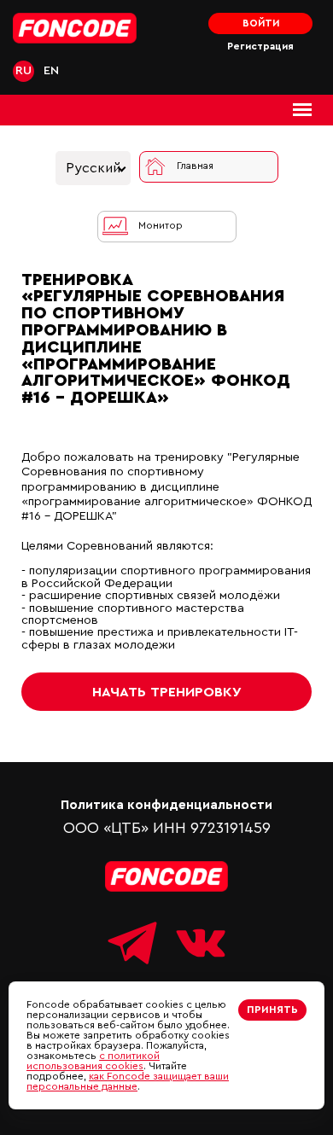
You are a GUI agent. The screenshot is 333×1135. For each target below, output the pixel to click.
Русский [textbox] (93, 168)
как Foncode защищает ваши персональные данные (127, 1081)
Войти (260, 23)
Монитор (160, 225)
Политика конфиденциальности (166, 805)
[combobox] (93, 168)
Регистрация (260, 46)
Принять (272, 1009)
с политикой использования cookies (93, 1061)
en (51, 70)
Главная (195, 166)
